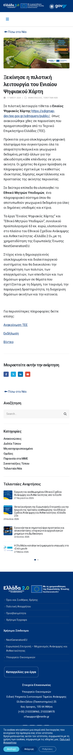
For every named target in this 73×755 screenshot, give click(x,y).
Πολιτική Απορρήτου (18, 606)
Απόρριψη (29, 749)
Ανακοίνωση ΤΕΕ (16, 325)
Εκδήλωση (11, 333)
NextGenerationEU (16, 639)
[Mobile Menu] (7, 19)
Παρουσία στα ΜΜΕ (16, 458)
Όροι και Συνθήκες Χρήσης (22, 600)
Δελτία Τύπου (12, 443)
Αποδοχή (11, 749)
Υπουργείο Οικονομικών (20, 657)
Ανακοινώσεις (35, 98)
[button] (35, 559)
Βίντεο (8, 342)
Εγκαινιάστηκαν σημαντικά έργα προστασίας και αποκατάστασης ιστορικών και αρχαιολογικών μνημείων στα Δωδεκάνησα (39, 530)
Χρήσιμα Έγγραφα (16, 619)
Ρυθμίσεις (47, 749)
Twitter (13, 374)
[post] (8, 494)
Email (27, 374)
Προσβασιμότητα (16, 613)
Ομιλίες (8, 453)
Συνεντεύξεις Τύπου (16, 463)
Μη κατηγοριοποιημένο (18, 448)
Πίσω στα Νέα (16, 32)
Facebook (6, 374)
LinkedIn (20, 374)
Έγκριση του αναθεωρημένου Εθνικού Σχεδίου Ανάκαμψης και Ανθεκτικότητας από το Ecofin (38, 493)
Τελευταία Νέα (50, 98)
